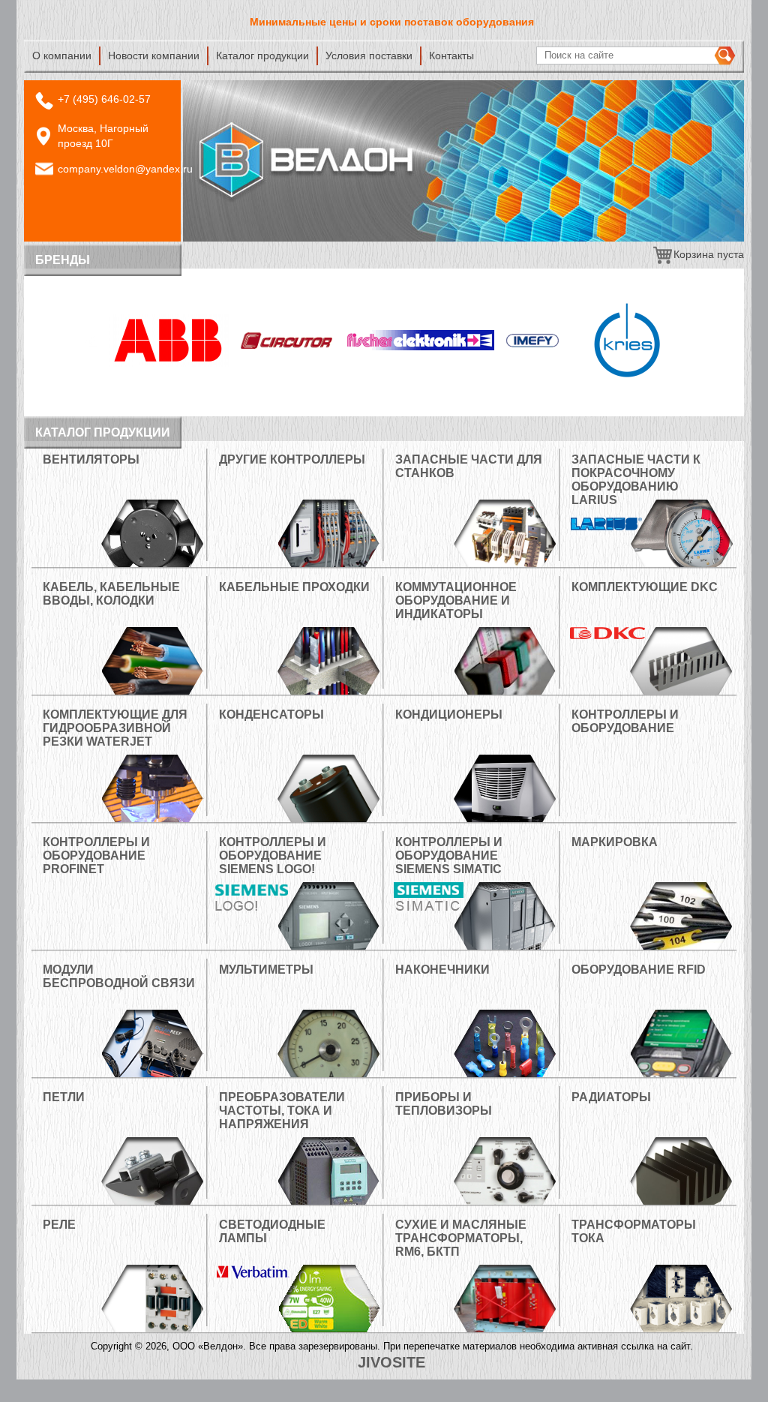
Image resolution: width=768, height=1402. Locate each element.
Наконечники (442, 969)
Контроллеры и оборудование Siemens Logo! (272, 855)
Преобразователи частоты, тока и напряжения (282, 1110)
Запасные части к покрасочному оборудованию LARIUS (636, 479)
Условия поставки (369, 56)
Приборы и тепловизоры (443, 1104)
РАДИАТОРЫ (611, 1097)
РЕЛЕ (59, 1224)
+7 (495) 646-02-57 (104, 99)
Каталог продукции (262, 56)
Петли (64, 1097)
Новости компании (154, 56)
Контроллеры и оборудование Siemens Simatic (448, 855)
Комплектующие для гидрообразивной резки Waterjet (115, 728)
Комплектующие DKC (645, 587)
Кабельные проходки (294, 587)
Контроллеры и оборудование (625, 721)
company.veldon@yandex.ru (125, 169)
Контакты (451, 56)
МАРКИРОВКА (615, 842)
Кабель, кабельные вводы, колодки (111, 594)
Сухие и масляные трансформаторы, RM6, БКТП (460, 1238)
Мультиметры (266, 969)
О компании (62, 56)
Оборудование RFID (639, 969)
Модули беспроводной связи (119, 976)
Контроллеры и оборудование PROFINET (96, 855)
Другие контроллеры (292, 459)
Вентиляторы (91, 459)
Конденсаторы (271, 714)
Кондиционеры (448, 714)
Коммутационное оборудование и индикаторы (456, 600)
